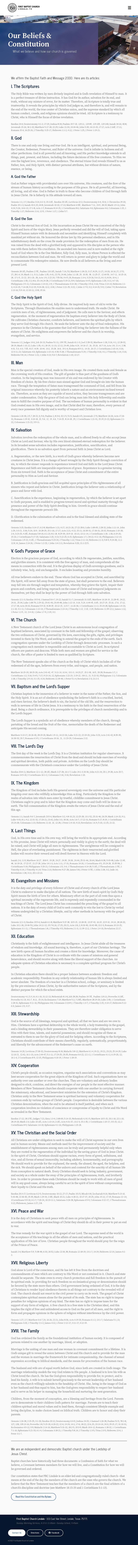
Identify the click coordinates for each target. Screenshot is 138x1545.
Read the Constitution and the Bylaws (33, 1496)
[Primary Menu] (129, 7)
